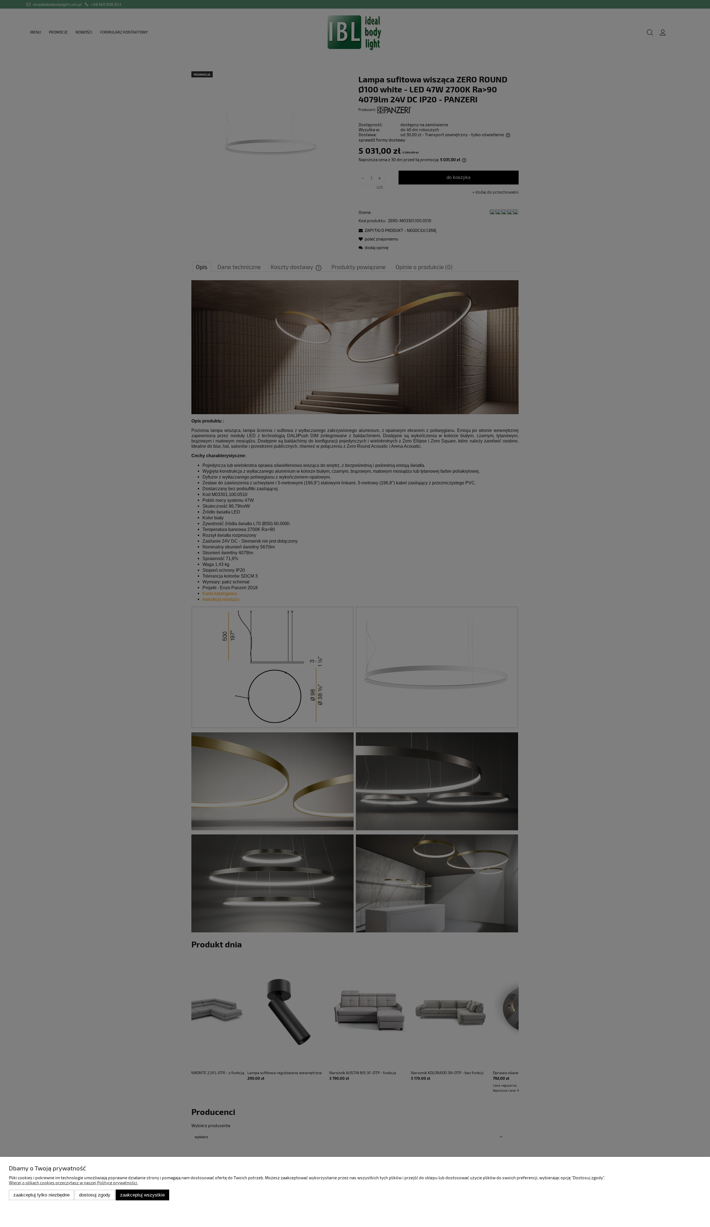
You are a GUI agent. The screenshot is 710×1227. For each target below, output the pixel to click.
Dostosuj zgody (94, 1195)
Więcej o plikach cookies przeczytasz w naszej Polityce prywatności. (73, 1182)
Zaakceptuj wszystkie (142, 1195)
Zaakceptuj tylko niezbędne (41, 1195)
